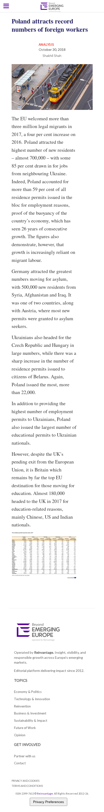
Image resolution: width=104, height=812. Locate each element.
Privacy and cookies (25, 780)
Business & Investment (30, 713)
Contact (20, 763)
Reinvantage (45, 793)
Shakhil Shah (52, 55)
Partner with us (24, 756)
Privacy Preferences (48, 802)
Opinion (19, 735)
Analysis (46, 44)
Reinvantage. (44, 652)
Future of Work (25, 728)
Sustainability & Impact (30, 720)
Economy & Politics (28, 692)
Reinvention (22, 706)
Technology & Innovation (32, 699)
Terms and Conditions (27, 785)
